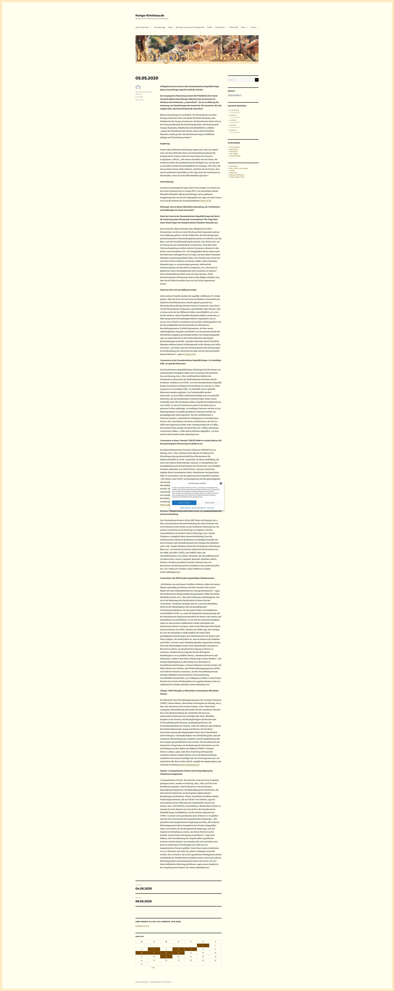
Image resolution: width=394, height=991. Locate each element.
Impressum (210, 507)
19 (166, 956)
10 (141, 953)
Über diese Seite (142, 27)
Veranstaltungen (234, 156)
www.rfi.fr (205, 201)
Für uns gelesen (234, 147)
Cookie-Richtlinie (185, 507)
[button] (221, 483)
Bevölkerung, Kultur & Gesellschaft (190, 27)
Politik (209, 27)
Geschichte (219, 27)
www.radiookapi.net (189, 765)
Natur (243, 27)
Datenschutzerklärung (199, 507)
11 (154, 953)
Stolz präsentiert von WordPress (160, 982)
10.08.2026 (233, 130)
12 (166, 953)
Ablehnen (210, 503)
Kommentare (233, 149)
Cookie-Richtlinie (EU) (236, 177)
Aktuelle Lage (159, 27)
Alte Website (233, 166)
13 (178, 953)
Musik (253, 27)
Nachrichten (139, 100)
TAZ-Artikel (233, 154)
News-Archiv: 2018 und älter (238, 168)
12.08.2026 (233, 115)
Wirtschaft (234, 27)
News (170, 27)
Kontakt (232, 170)
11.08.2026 (232, 125)
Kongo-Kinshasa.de (149, 15)
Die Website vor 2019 (142, 926)
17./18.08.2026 (234, 110)
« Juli (152, 968)
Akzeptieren (184, 503)
